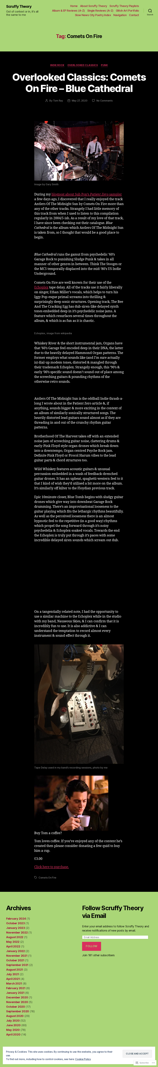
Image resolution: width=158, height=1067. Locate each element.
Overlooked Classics (82, 65)
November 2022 (17, 932)
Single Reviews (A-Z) (100, 10)
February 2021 (15, 988)
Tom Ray (58, 100)
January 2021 (15, 992)
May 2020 (13, 1029)
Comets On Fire (47, 877)
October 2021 (15, 960)
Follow (91, 946)
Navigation (120, 15)
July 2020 (13, 1020)
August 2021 (14, 969)
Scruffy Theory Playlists (124, 6)
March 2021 (14, 983)
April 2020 (13, 1034)
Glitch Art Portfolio (127, 10)
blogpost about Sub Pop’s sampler (87, 194)
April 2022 (13, 946)
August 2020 (15, 1016)
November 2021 (16, 955)
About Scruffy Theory (93, 6)
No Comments (104, 100)
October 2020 (15, 1006)
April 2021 (13, 978)
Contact (134, 15)
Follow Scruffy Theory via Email (112, 911)
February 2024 (16, 918)
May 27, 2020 (79, 100)
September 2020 (17, 1011)
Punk (104, 65)
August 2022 (14, 937)
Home (74, 6)
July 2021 (12, 974)
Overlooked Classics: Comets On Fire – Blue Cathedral (79, 82)
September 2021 (17, 965)
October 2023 (15, 923)
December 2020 (17, 997)
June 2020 (13, 1025)
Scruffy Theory (18, 6)
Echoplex (41, 287)
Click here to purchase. (51, 867)
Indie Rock (57, 65)
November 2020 (17, 1002)
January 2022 (15, 951)
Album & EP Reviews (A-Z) (68, 10)
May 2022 (12, 941)
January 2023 (15, 927)
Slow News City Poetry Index (93, 15)
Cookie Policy (83, 1059)
